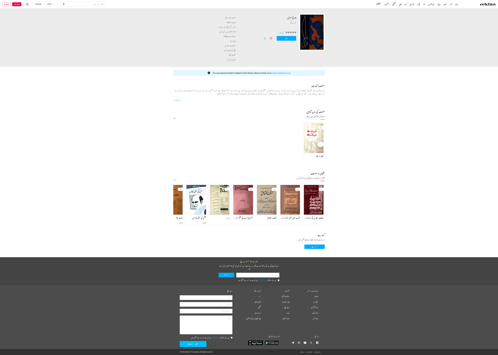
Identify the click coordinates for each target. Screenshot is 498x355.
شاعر (456, 4)
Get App (17, 4)
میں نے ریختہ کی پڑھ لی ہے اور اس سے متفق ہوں (257, 280)
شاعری (227, 45)
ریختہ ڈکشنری (314, 307)
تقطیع (394, 4)
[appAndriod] (271, 342)
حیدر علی (229, 59)
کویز (405, 4)
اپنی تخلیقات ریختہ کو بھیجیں (253, 319)
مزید (174, 118)
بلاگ (418, 4)
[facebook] (317, 342)
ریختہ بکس (315, 319)
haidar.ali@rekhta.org (280, 73)
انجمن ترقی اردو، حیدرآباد (225, 27)
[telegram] (293, 342)
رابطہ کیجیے (287, 307)
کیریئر (288, 313)
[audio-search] (63, 4)
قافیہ (400, 4)
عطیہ (259, 296)
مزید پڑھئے (177, 100)
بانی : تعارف (286, 302)
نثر (424, 4)
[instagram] (299, 342)
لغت (445, 4)
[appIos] (255, 342)
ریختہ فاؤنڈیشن (286, 296)
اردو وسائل (258, 313)
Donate (6, 4)
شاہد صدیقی (228, 17)
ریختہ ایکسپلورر (286, 319)
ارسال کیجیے (190, 344)
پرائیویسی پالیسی (262, 280)
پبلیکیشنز (378, 4)
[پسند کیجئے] (269, 38)
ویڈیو (439, 4)
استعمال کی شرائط (309, 352)
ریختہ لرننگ (315, 313)
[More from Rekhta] (27, 4)
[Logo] (487, 4)
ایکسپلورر (386, 4)
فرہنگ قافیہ (258, 302)
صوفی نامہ (315, 302)
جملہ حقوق (302, 352)
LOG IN (38, 4)
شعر (451, 4)
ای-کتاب (431, 4)
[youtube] (305, 342)
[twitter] (311, 342)
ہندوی (316, 296)
